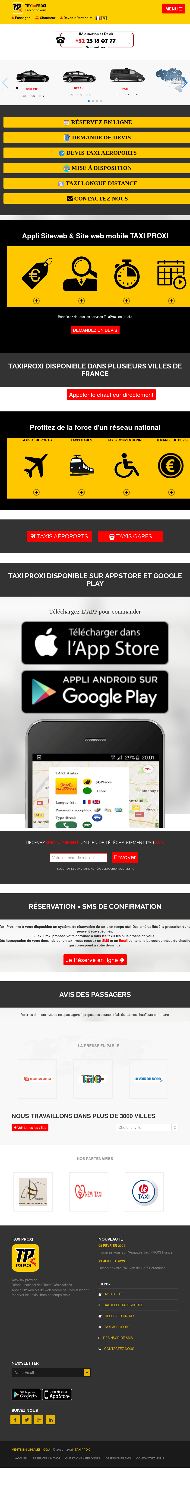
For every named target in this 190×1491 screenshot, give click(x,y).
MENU (172, 9)
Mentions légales (26, 1449)
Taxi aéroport (116, 1326)
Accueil (21, 1458)
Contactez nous (118, 1348)
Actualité (113, 1294)
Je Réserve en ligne (93, 959)
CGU (47, 1449)
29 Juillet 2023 (111, 1261)
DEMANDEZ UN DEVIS (95, 330)
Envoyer (125, 857)
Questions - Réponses (82, 1458)
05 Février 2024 (111, 1245)
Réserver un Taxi (119, 1316)
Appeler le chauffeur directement (111, 394)
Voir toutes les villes (31, 1127)
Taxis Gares (135, 536)
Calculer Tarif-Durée (123, 1305)
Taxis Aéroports (62, 536)
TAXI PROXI (82, 1449)
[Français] (98, 17)
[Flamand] (104, 17)
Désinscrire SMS (117, 1337)
